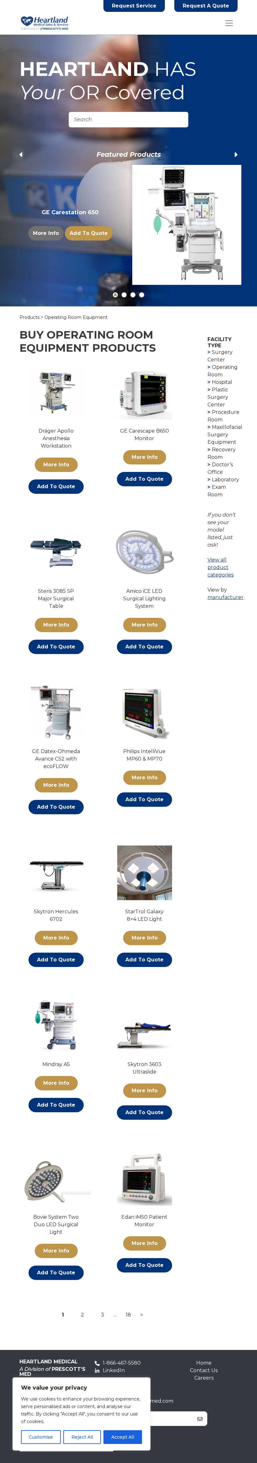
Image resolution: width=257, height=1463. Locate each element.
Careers (203, 1378)
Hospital (222, 382)
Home (204, 1363)
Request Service (134, 6)
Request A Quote (206, 6)
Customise (41, 1437)
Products (30, 317)
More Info (46, 231)
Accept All (122, 1437)
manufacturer (225, 597)
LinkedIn (114, 1370)
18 (128, 1315)
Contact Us (204, 1370)
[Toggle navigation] (229, 23)
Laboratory (225, 480)
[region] (81, 1414)
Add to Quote (89, 231)
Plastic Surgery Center (217, 397)
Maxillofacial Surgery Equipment (224, 434)
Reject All (82, 1437)
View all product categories (220, 567)
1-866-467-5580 (122, 1363)
